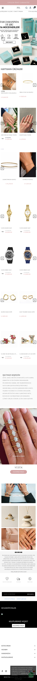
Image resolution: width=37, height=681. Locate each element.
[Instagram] (6, 671)
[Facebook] (2, 671)
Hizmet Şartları (21, 599)
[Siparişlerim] (30, 8)
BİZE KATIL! (30, 594)
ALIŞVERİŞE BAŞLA (18, 495)
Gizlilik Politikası (9, 599)
